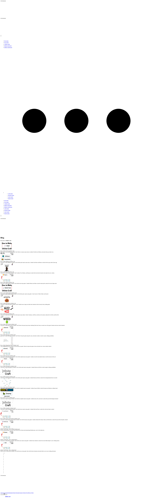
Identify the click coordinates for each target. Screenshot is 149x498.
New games (6, 42)
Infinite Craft (7, 496)
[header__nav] (0, 35)
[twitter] (1, 494)
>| (4, 472)
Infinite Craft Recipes (8, 47)
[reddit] (2, 494)
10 (4, 467)
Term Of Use (26, 492)
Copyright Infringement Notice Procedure (11, 492)
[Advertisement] (35, 10)
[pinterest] (4, 494)
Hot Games (6, 40)
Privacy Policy (31, 492)
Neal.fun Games (11, 195)
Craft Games (10, 193)
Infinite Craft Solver (8, 45)
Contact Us (21, 492)
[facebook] (0, 494)
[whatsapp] (5, 494)
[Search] (0, 215)
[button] (76, 192)
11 (4, 469)
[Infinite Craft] (74, 38)
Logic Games (10, 196)
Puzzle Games (10, 198)
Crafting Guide (7, 44)
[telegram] (6, 494)
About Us (2, 492)
